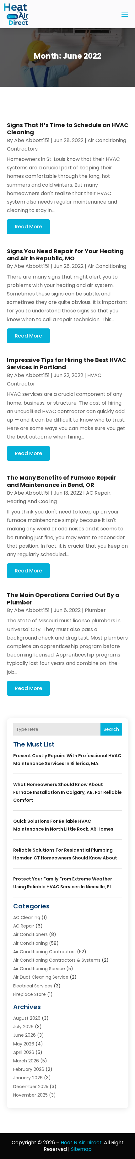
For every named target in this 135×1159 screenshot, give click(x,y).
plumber (95, 610)
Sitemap (81, 1149)
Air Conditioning (107, 266)
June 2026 (24, 1035)
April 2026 (23, 1052)
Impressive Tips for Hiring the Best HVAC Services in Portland (66, 363)
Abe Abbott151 (32, 140)
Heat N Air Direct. (82, 1142)
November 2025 (30, 1095)
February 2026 (28, 1069)
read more (28, 226)
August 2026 (26, 1018)
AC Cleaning (26, 917)
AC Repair (98, 493)
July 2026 (23, 1026)
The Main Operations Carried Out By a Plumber (63, 598)
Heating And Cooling (32, 501)
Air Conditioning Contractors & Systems (56, 960)
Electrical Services (32, 986)
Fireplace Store (29, 994)
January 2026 (28, 1078)
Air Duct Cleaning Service (40, 977)
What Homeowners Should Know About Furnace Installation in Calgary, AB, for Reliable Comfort (67, 792)
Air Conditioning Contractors (44, 952)
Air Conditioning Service (39, 968)
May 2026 (23, 1044)
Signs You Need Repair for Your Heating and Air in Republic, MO (65, 254)
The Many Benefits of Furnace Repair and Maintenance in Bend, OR (61, 481)
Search (111, 729)
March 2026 (26, 1061)
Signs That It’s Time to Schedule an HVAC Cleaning (67, 128)
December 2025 (30, 1086)
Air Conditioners (30, 934)
